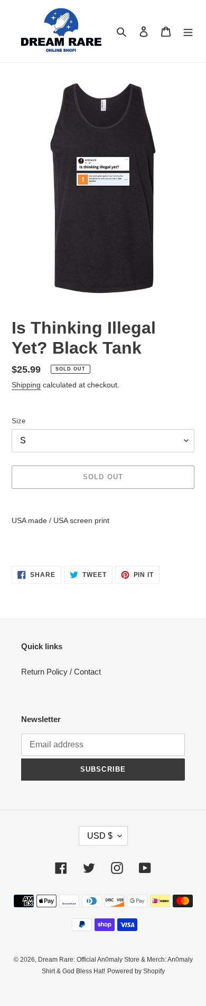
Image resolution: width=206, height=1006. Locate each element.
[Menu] (188, 31)
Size (18, 421)
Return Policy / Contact (61, 671)
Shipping (26, 385)
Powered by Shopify (136, 971)
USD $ (100, 835)
